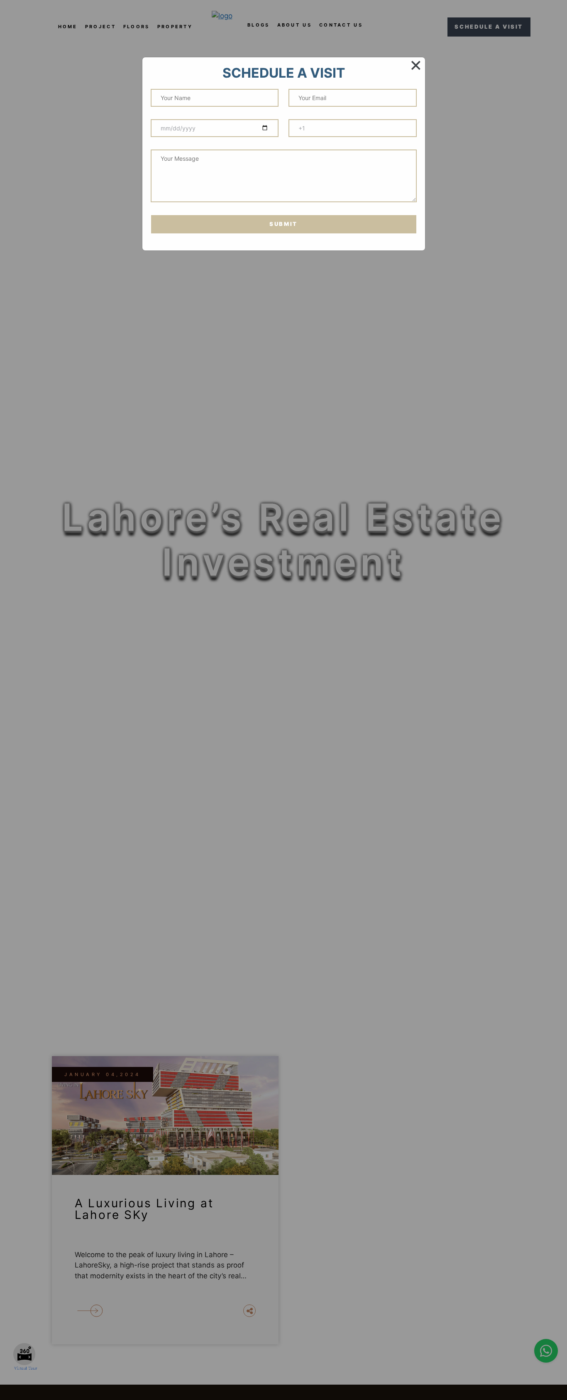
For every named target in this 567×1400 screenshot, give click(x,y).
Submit (283, 224)
